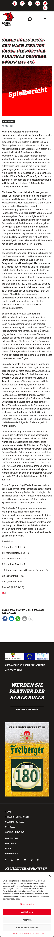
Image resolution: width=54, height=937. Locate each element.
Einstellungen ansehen (27, 927)
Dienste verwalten (27, 904)
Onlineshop (11, 853)
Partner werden (27, 709)
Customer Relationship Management (25, 665)
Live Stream (11, 838)
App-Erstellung (13, 670)
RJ (3, 593)
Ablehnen (27, 920)
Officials (10, 827)
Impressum (39, 934)
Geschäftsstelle (14, 822)
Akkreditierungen (14, 832)
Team (8, 812)
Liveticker (10, 843)
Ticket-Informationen (17, 817)
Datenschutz (29, 934)
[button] (49, 875)
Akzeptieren (27, 912)
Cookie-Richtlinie (16, 934)
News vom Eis (8, 122)
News (8, 848)
